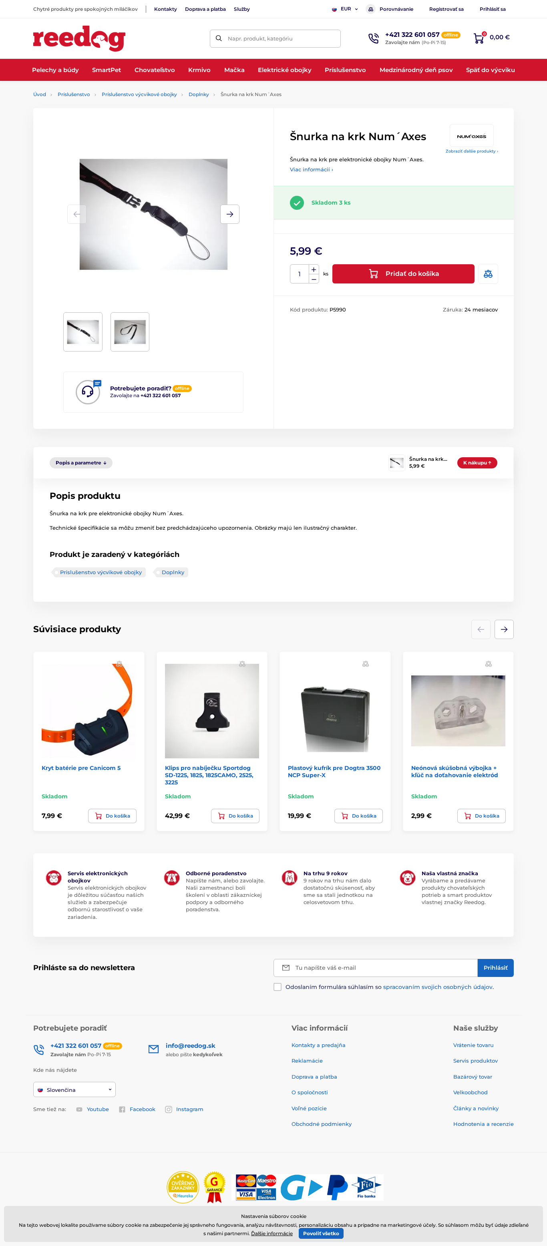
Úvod (39, 94)
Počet (299, 274)
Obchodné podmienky (322, 1124)
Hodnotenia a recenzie (483, 1124)
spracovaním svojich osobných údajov (438, 987)
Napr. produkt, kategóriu (260, 38)
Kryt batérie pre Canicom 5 (81, 768)
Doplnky (199, 94)
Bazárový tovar (472, 1076)
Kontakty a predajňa (319, 1045)
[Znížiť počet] (314, 279)
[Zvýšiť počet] (314, 269)
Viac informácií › (311, 169)
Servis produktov (475, 1060)
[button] (229, 214)
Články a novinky (476, 1108)
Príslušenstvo (74, 94)
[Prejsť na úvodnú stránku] (79, 39)
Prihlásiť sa (493, 9)
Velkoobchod (470, 1092)
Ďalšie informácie (272, 1233)
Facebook (142, 1109)
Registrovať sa (446, 9)
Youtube (98, 1109)
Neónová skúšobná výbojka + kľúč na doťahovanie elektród (454, 771)
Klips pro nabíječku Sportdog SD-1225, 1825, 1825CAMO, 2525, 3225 (209, 775)
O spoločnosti (310, 1092)
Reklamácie (307, 1060)
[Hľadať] (219, 39)
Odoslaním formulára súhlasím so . (390, 987)
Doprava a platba (205, 9)
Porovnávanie (396, 9)
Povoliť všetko (321, 1233)
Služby (242, 9)
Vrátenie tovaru (473, 1045)
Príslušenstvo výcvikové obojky (139, 94)
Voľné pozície (309, 1108)
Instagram (189, 1109)
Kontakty (165, 9)
